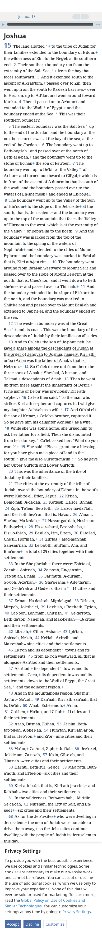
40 (7, 613)
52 (11, 724)
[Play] (3, 24)
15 (66, 379)
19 (23, 446)
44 (37, 637)
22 (61, 496)
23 (45, 502)
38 (76, 600)
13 (11, 342)
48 (11, 693)
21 (11, 483)
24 (7, 508)
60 (11, 785)
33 (11, 563)
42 (11, 631)
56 (77, 748)
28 (31, 526)
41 (67, 613)
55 (11, 748)
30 (76, 533)
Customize (55, 924)
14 (26, 366)
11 (83, 286)
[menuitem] (7, 6)
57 (45, 754)
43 (65, 631)
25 (57, 508)
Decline (32, 924)
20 (11, 471)
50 (25, 705)
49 (37, 699)
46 (30, 656)
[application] (51, 24)
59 (64, 767)
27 (44, 520)
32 (31, 545)
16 (24, 397)
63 (11, 816)
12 (11, 323)
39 (43, 607)
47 (11, 668)
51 (7, 711)
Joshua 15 (27, 16)
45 (11, 650)
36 (41, 582)
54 (46, 730)
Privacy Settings (76, 911)
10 (54, 261)
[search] (96, 6)
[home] (7, 6)
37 (11, 600)
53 (59, 724)
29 (31, 533)
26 (75, 514)
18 (7, 428)
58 (11, 767)
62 (26, 804)
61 (11, 798)
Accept (13, 924)
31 (41, 539)
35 (40, 576)
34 (40, 570)
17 (66, 409)
